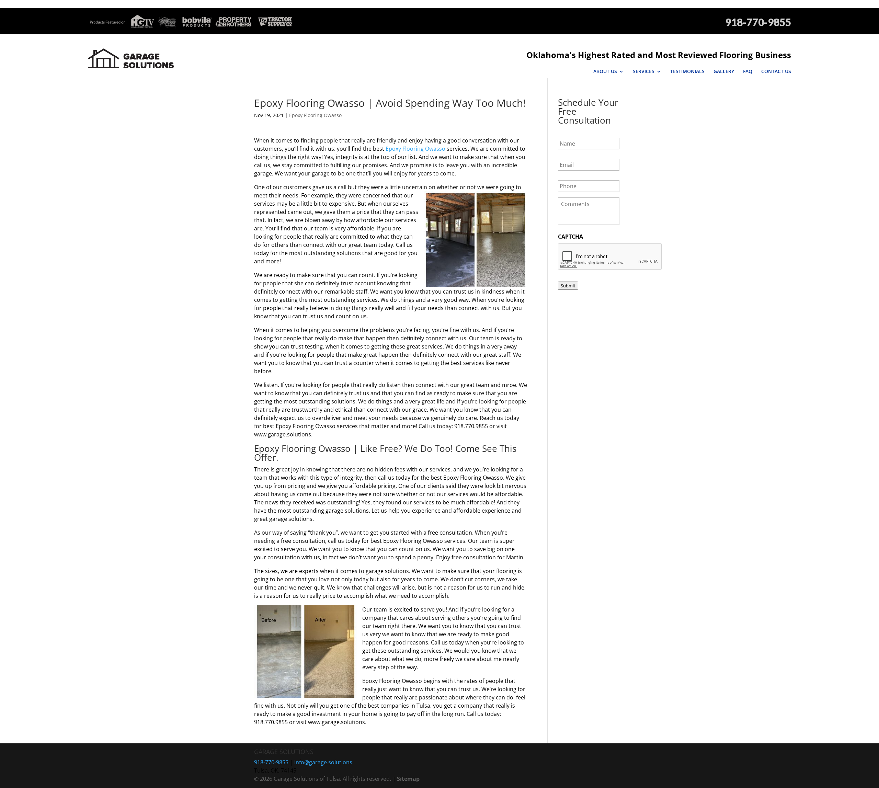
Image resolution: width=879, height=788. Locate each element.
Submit (568, 286)
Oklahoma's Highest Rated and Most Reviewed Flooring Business (658, 54)
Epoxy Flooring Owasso (315, 115)
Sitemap (408, 779)
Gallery (724, 71)
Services (643, 71)
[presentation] (610, 256)
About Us (605, 71)
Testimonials (687, 71)
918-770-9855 (758, 22)
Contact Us (776, 71)
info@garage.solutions (323, 762)
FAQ (747, 71)
